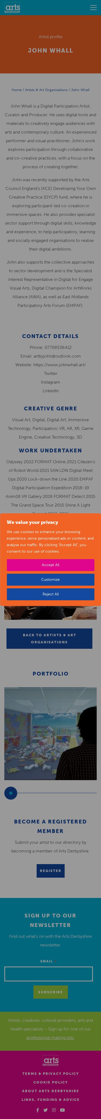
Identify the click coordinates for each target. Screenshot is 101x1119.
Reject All (51, 594)
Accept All (50, 565)
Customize (50, 579)
